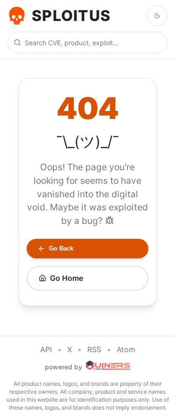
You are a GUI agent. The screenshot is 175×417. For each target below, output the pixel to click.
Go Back (61, 248)
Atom (126, 349)
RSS (94, 349)
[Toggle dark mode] (157, 16)
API (46, 349)
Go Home (66, 278)
